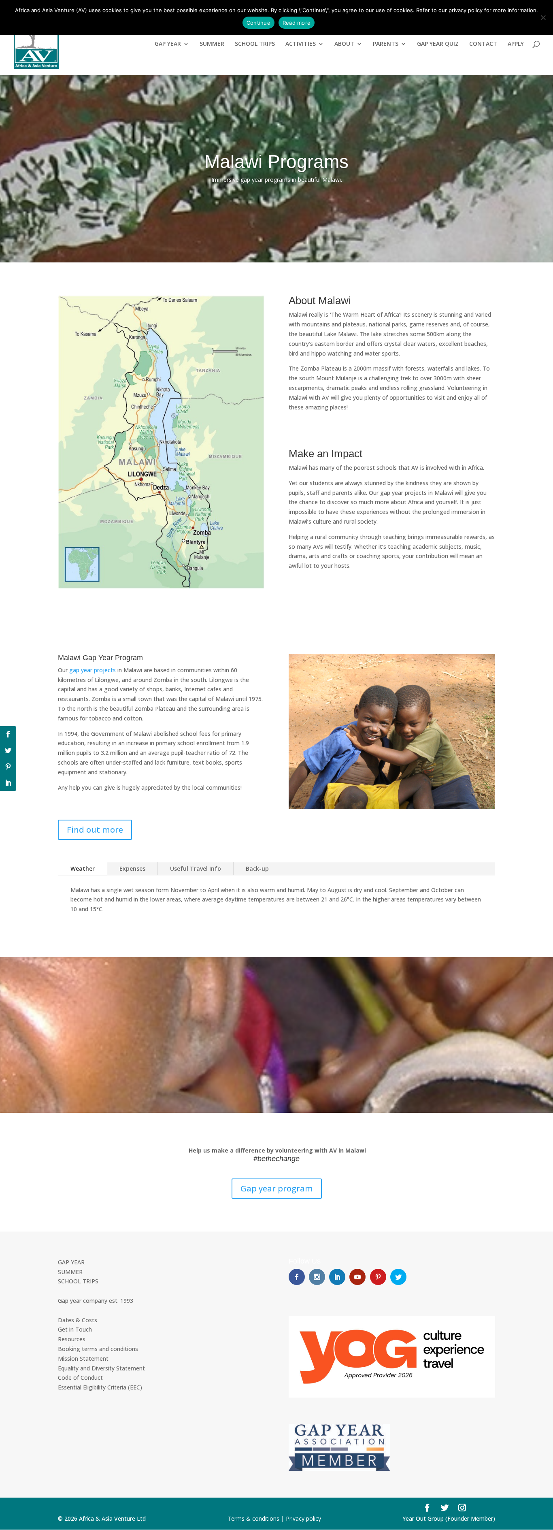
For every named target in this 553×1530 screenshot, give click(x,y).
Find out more (95, 829)
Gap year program (276, 1188)
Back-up (257, 868)
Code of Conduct (80, 1377)
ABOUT (344, 44)
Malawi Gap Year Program (100, 658)
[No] (543, 17)
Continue (258, 22)
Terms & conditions (253, 1518)
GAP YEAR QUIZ (438, 44)
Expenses (132, 868)
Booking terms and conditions (98, 1349)
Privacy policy (303, 1518)
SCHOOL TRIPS (255, 44)
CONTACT (483, 44)
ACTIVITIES (300, 44)
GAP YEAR (168, 44)
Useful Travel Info (195, 868)
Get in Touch (75, 1329)
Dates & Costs (77, 1320)
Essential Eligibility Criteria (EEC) (100, 1387)
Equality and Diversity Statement (101, 1368)
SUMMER (212, 44)
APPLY (516, 44)
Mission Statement (83, 1358)
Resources (71, 1339)
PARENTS (385, 44)
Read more (297, 22)
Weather (82, 868)
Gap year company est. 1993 (95, 1300)
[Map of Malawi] (161, 586)
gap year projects (92, 670)
